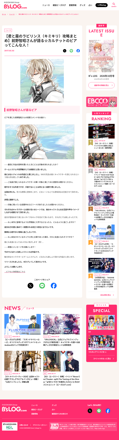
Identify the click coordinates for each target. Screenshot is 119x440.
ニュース (46, 5)
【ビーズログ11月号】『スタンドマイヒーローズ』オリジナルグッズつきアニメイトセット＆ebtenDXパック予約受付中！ (22, 342)
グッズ (82, 5)
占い (90, 5)
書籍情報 (72, 5)
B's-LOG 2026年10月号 (102, 75)
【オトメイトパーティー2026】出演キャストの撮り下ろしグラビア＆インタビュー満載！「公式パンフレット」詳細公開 (22, 379)
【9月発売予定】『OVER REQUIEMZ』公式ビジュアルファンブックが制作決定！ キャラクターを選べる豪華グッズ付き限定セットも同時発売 (104, 283)
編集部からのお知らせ (60, 414)
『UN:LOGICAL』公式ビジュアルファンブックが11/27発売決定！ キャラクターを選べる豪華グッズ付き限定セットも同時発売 (61, 342)
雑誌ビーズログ (59, 5)
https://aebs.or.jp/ (99, 428)
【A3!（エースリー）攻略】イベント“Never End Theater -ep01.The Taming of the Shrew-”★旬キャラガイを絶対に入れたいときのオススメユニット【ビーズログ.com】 (61, 380)
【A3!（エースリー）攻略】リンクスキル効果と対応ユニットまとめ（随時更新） (104, 145)
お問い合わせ (23, 425)
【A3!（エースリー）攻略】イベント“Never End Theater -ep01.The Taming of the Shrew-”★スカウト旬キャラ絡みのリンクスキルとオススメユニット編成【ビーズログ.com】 (104, 179)
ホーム (4, 14)
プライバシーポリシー (40, 425)
